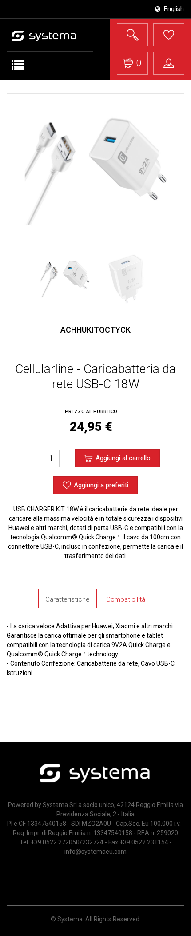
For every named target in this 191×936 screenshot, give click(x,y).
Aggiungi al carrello (123, 458)
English (173, 8)
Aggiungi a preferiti (101, 485)
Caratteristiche (67, 599)
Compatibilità (125, 599)
